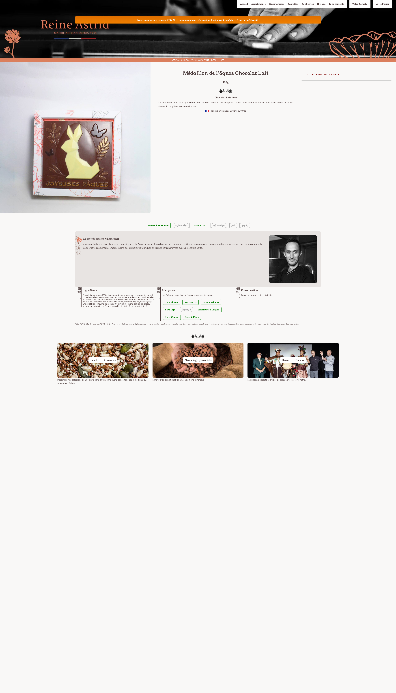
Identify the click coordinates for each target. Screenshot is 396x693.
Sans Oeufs (190, 302)
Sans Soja (170, 309)
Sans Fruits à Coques (208, 309)
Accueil (244, 3)
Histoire (321, 3)
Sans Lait (186, 309)
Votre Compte (360, 3)
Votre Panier (382, 3)
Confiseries (308, 3)
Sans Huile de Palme (158, 225)
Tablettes (293, 3)
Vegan (245, 225)
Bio (233, 225)
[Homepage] (198, 29)
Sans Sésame (172, 317)
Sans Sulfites (192, 317)
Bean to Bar (219, 225)
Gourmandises (276, 3)
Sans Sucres (181, 225)
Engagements (336, 3)
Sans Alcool (200, 225)
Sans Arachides (211, 302)
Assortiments (258, 3)
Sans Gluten (171, 302)
